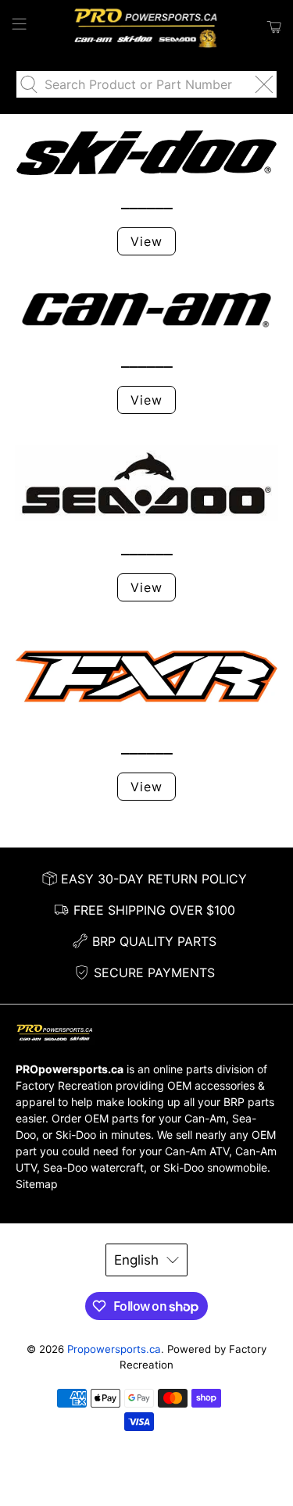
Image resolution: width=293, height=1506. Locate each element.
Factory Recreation (64, 1085)
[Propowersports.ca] (146, 27)
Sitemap (37, 1183)
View (146, 241)
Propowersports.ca (114, 1349)
